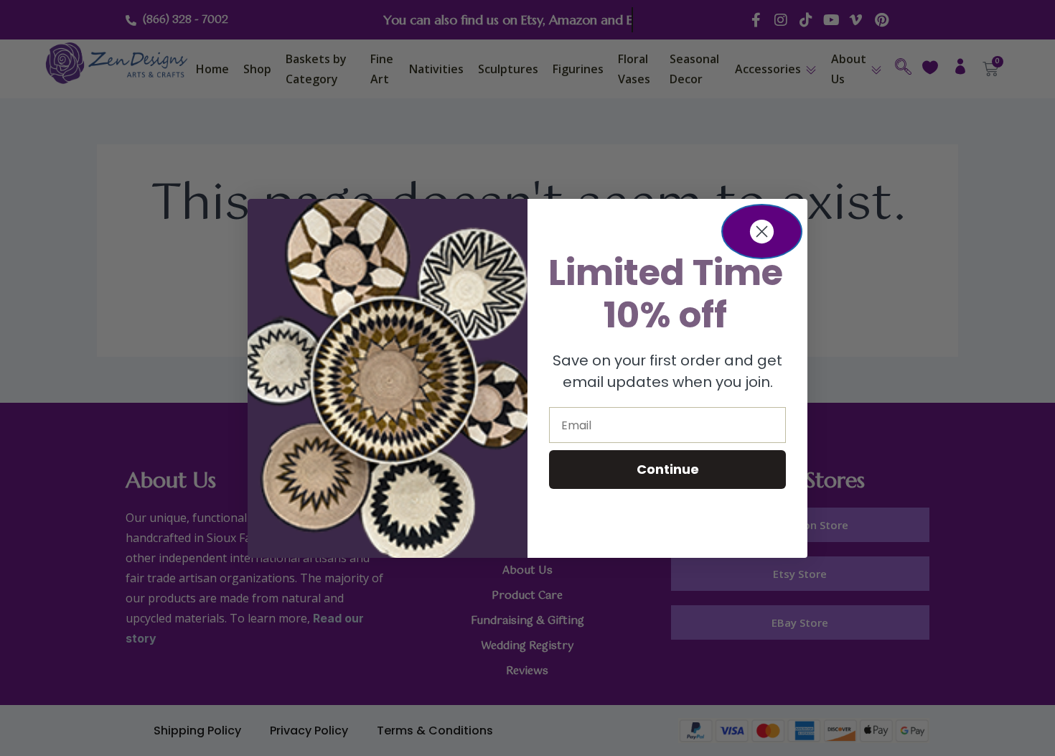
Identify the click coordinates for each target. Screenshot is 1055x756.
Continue (668, 469)
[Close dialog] (762, 231)
